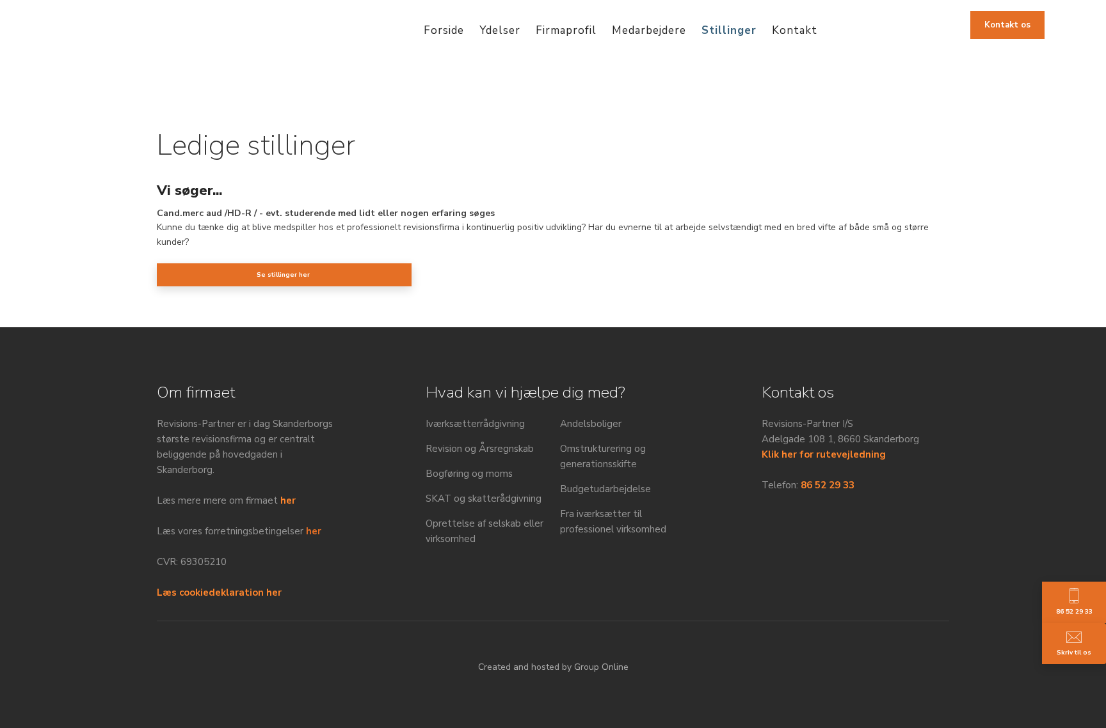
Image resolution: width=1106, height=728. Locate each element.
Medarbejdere (649, 30)
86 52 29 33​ (827, 485)
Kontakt (794, 30)
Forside (444, 30)
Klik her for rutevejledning (824, 454)
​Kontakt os (1007, 25)
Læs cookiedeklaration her (219, 592)
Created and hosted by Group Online (553, 667)
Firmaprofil (566, 30)
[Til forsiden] (84, 27)
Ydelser (499, 30)
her (288, 500)
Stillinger (729, 30)
